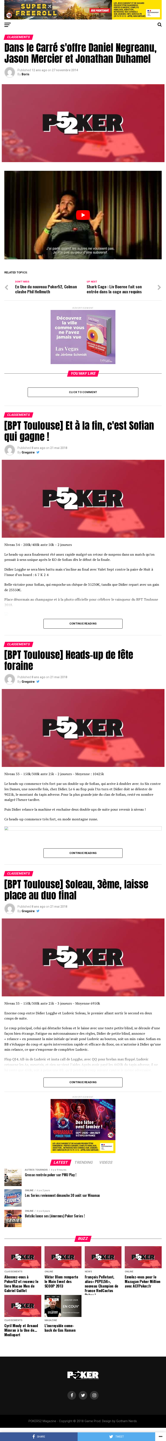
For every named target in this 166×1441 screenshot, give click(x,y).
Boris (25, 74)
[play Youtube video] (83, 215)
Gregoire (28, 452)
